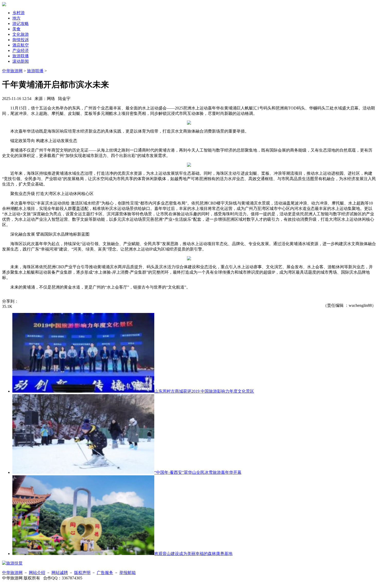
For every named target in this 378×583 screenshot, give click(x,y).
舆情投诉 (20, 40)
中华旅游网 (12, 71)
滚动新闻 (20, 61)
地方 (16, 18)
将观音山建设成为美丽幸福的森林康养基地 (193, 553)
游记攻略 (20, 23)
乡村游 (18, 13)
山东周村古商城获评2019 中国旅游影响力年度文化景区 (204, 391)
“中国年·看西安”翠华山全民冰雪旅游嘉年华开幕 (197, 472)
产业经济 (20, 50)
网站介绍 (37, 572)
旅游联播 (20, 56)
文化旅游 (20, 34)
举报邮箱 (127, 572)
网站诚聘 (59, 572)
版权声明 (82, 572)
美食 (16, 29)
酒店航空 (20, 45)
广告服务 (105, 572)
